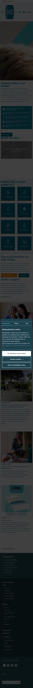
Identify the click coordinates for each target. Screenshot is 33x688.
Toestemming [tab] (6, 323)
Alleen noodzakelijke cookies (16, 365)
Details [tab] (16, 323)
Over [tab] (27, 323)
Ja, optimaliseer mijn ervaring (16, 353)
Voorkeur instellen (15, 359)
